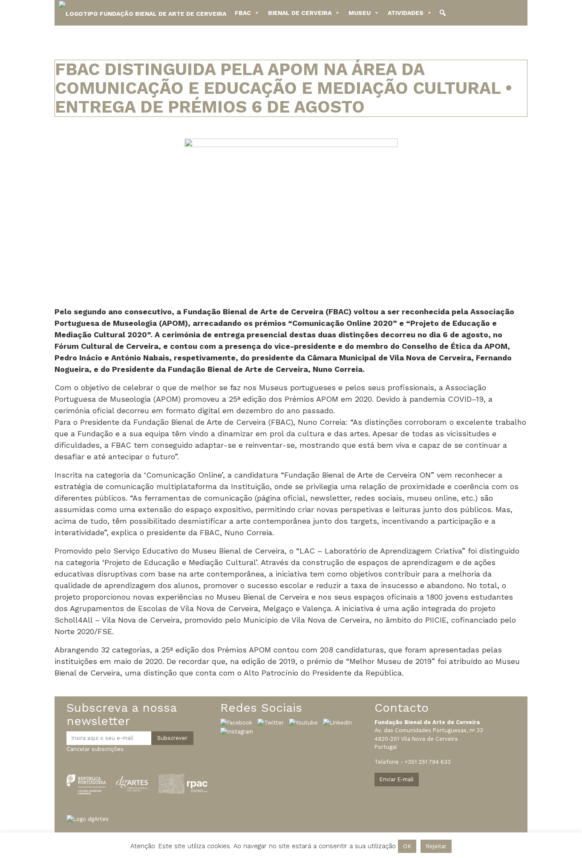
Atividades (406, 12)
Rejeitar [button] (436, 846)
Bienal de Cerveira (299, 12)
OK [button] (407, 846)
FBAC (243, 12)
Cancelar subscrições (95, 749)
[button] (442, 12)
